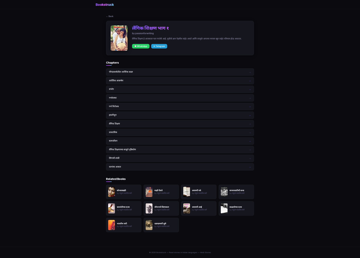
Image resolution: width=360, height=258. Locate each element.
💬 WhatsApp (140, 46)
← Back (109, 16)
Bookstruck (105, 5)
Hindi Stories (205, 252)
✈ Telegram (159, 46)
